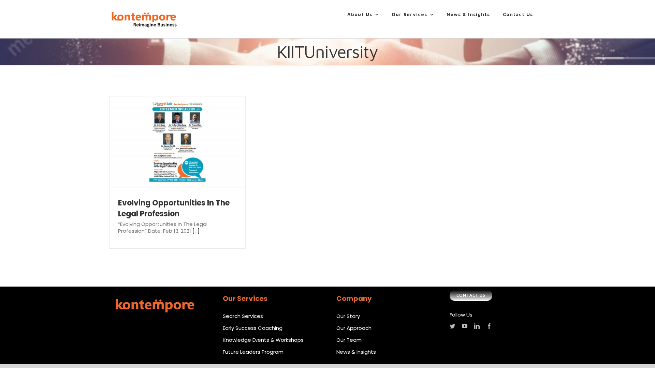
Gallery (187, 141)
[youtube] (464, 326)
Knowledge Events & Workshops (263, 339)
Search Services (243, 316)
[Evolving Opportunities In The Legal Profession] (177, 141)
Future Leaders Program (253, 351)
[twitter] (452, 326)
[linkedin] (477, 326)
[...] (196, 230)
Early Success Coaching (252, 328)
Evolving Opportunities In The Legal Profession (167, 141)
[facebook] (489, 326)
